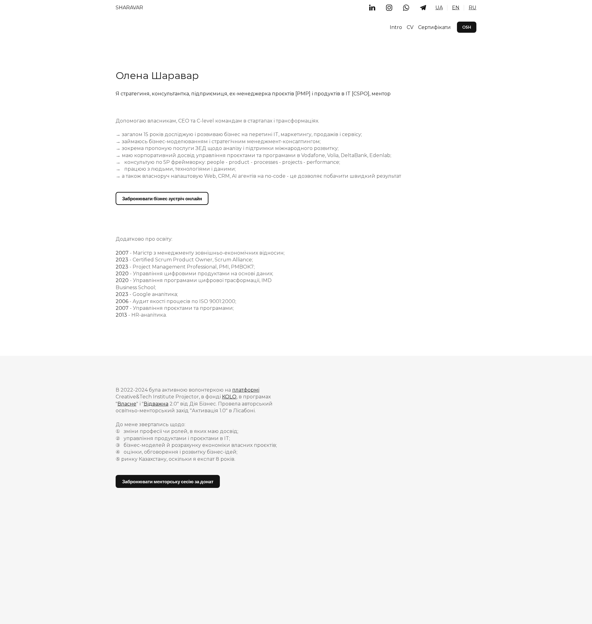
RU (472, 7)
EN (455, 7)
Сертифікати (434, 27)
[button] (372, 8)
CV (410, 27)
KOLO (229, 397)
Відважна (156, 404)
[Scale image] (328, 263)
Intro (396, 27)
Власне (126, 404)
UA (439, 7)
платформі (245, 390)
